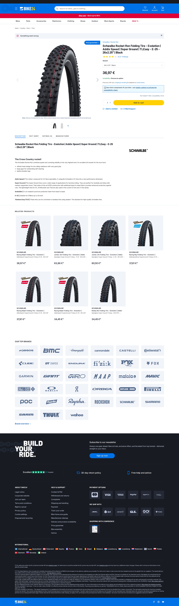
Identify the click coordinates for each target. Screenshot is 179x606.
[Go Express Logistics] (146, 512)
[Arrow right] (49, 233)
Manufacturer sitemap (59, 518)
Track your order (57, 511)
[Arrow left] (18, 233)
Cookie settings (21, 514)
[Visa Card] (107, 495)
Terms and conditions (23, 503)
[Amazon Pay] (146, 495)
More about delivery (157, 581)
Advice (54, 533)
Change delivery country (54, 573)
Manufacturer (62, 136)
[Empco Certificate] (95, 529)
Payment (54, 507)
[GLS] (133, 512)
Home (16, 28)
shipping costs (53, 565)
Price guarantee (57, 525)
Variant (105, 61)
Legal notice (19, 492)
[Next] (97, 79)
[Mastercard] (95, 495)
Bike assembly (56, 529)
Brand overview (22, 424)
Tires (33, 28)
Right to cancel (20, 507)
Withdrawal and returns (60, 496)
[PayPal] (133, 495)
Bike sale (82, 16)
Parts (28, 28)
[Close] (161, 35)
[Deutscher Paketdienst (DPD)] (107, 512)
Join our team (20, 499)
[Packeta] (159, 512)
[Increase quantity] (110, 102)
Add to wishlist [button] (112, 109)
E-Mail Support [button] (129, 109)
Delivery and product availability (63, 522)
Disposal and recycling (24, 518)
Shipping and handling (59, 503)
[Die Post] (120, 512)
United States (140, 82)
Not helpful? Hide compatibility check (152, 96)
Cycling (22, 28)
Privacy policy (20, 511)
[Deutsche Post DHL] (95, 512)
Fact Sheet (34, 136)
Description (20, 136)
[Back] (17, 79)
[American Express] (120, 495)
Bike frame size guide (59, 514)
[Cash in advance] (159, 495)
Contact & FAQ (56, 492)
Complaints (55, 499)
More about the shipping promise (151, 584)
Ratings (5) (47, 136)
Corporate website (22, 496)
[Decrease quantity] (105, 102)
